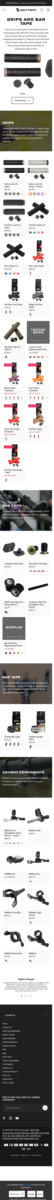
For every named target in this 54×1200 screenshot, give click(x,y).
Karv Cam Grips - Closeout (13, 430)
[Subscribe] (45, 1107)
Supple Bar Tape (12, 736)
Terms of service (36, 1155)
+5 (22, 194)
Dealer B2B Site (9, 1038)
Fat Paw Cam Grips (13, 304)
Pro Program (8, 1064)
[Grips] (22, 70)
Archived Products (10, 1071)
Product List (7, 1068)
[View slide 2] (24, 996)
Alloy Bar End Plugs (38, 563)
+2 (22, 235)
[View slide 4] (30, 996)
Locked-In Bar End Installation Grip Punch (37, 604)
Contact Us (7, 1027)
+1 (46, 194)
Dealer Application (10, 1042)
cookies (27, 1184)
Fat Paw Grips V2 (37, 225)
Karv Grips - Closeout (34, 389)
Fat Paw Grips (35, 429)
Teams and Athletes (11, 1060)
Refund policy (15, 1155)
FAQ (4, 1049)
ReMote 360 (34, 830)
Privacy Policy (8, 1083)
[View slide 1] (21, 996)
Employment (8, 1079)
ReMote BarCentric (13, 953)
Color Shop (7, 1057)
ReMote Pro (34, 874)
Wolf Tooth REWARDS (11, 1031)
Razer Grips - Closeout (11, 389)
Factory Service (9, 1046)
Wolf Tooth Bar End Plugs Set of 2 (14, 603)
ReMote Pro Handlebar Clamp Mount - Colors (13, 833)
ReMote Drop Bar (13, 912)
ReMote (32, 953)
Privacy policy (25, 1155)
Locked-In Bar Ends (14, 563)
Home (5, 1024)
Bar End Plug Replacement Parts (13, 644)
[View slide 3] (27, 996)
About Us (6, 1075)
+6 (46, 357)
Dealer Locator (9, 1035)
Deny (40, 1194)
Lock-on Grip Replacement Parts (38, 348)
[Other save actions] (22, 1194)
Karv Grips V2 (11, 266)
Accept (31, 1194)
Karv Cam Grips (36, 266)
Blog (4, 1053)
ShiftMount (10, 874)
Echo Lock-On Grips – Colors (35, 185)
